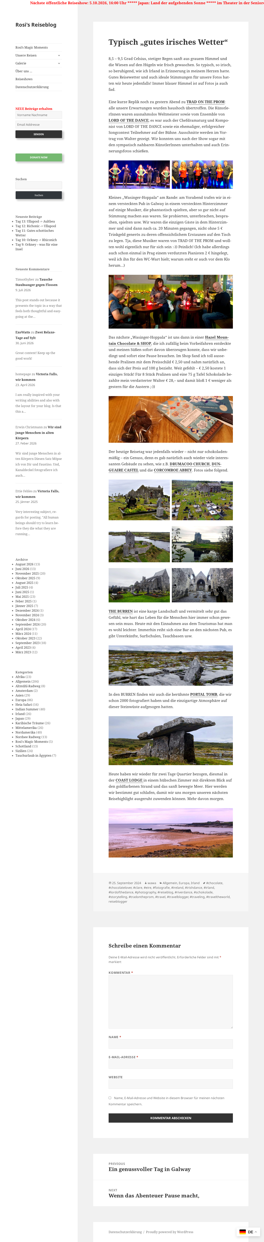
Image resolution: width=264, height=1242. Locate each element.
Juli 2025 (21, 587)
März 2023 (23, 652)
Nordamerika (25, 732)
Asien (19, 695)
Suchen (21, 179)
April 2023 (23, 647)
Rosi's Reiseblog (35, 24)
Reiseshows (23, 79)
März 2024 (23, 634)
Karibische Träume (29, 723)
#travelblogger (177, 897)
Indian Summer (27, 709)
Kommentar (121, 972)
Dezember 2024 (27, 610)
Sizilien (20, 751)
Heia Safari (23, 704)
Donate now (39, 157)
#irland (209, 887)
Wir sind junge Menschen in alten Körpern (38, 432)
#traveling (197, 897)
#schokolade (203, 892)
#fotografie (161, 887)
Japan (19, 718)
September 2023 (27, 643)
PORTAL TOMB (203, 694)
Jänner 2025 (24, 606)
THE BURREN (121, 611)
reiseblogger (118, 901)
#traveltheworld (218, 897)
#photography (145, 892)
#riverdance (183, 892)
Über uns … (23, 71)
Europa (20, 700)
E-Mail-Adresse (123, 1057)
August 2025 (24, 583)
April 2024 (23, 629)
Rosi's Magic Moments (31, 741)
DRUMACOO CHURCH (190, 463)
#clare (137, 887)
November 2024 (27, 615)
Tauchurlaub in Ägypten (33, 755)
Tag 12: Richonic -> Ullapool (35, 226)
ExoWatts (22, 332)
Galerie (20, 63)
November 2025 (27, 573)
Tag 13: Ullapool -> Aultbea (35, 221)
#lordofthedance (121, 892)
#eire (147, 887)
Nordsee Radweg (28, 737)
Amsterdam (24, 691)
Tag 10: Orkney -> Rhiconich (36, 240)
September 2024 (27, 624)
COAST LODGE (129, 780)
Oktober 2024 (25, 620)
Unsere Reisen (26, 55)
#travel (160, 897)
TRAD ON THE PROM (206, 101)
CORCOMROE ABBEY (173, 470)
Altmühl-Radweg (27, 686)
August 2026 (24, 564)
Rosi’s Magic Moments (31, 47)
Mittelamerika (26, 728)
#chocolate (214, 883)
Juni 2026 (22, 569)
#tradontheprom (141, 897)
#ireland (177, 887)
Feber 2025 (23, 601)
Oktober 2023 (25, 638)
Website (116, 1077)
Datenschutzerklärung (32, 87)
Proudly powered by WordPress (169, 1232)
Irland (20, 714)
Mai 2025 (22, 596)
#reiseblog (165, 892)
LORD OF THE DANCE (128, 120)
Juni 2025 (22, 592)
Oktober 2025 (25, 578)
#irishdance (193, 887)
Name (115, 1037)
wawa (152, 883)
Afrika (20, 677)
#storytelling (118, 897)
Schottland (23, 746)
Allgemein (23, 681)
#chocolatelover (120, 887)
